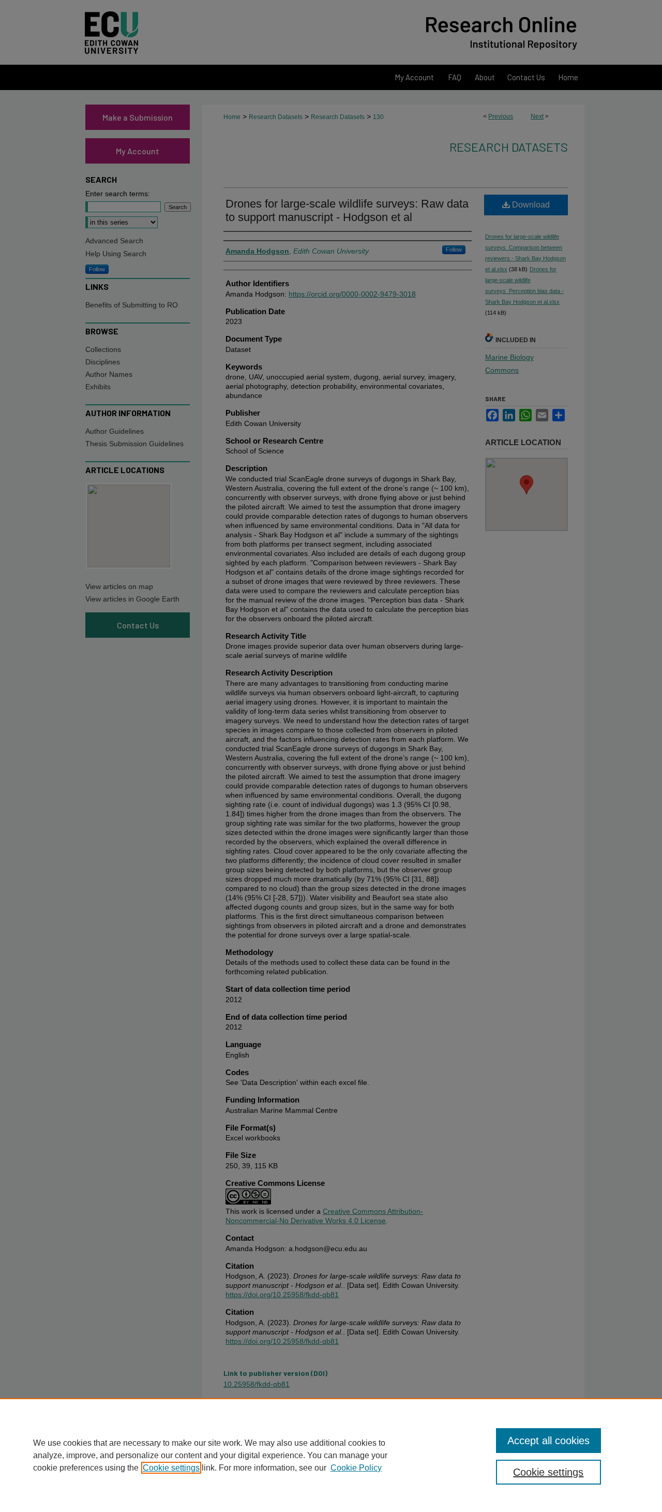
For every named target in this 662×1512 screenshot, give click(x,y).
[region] (331, 1455)
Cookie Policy (356, 1467)
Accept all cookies (548, 1440)
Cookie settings (171, 1467)
